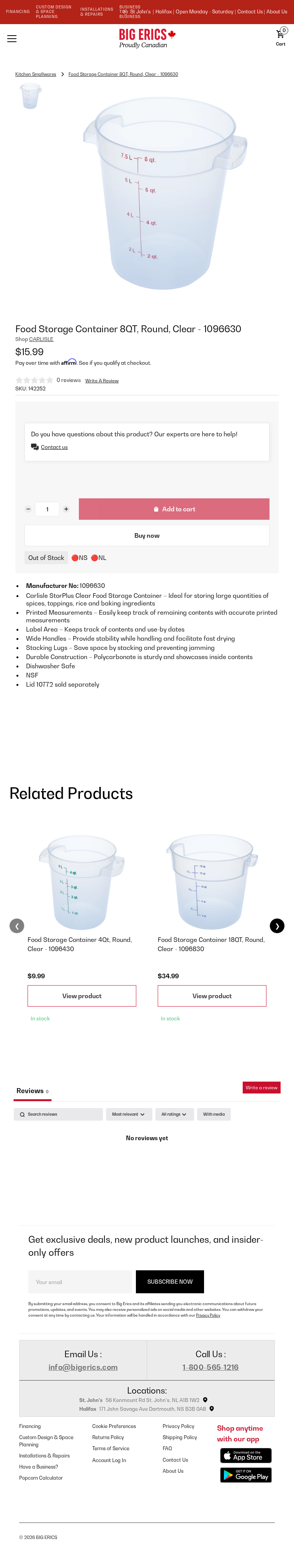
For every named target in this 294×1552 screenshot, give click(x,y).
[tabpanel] (147, 1164)
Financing (30, 1426)
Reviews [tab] (32, 1091)
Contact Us (175, 1460)
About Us (276, 12)
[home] (147, 38)
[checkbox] (214, 1114)
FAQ (167, 1448)
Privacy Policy (208, 1315)
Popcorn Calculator (41, 1478)
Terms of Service (110, 1448)
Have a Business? (38, 1467)
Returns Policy (108, 1437)
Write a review (262, 1087)
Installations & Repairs (44, 1456)
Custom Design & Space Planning (46, 1441)
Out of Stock (46, 557)
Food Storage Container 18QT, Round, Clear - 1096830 (211, 944)
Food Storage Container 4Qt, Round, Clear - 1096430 (80, 944)
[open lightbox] (165, 194)
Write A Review (102, 381)
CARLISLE (41, 339)
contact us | (251, 12)
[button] (57, 38)
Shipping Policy (180, 1437)
